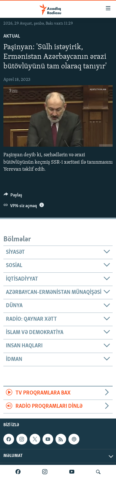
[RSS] (60, 439)
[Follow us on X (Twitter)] (35, 439)
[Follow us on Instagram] (21, 439)
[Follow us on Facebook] (8, 439)
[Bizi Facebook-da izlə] (18, 472)
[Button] (13, 196)
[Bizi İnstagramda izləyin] (44, 472)
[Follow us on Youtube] (48, 439)
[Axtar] (98, 472)
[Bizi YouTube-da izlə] (72, 472)
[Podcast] (73, 439)
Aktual (11, 36)
